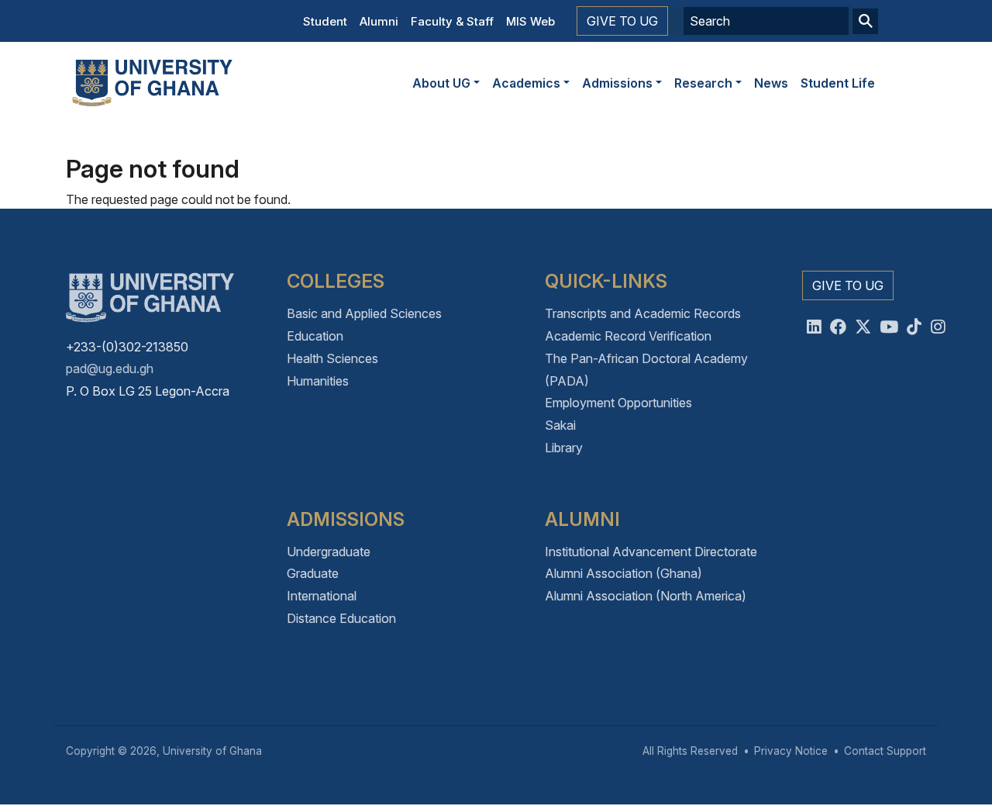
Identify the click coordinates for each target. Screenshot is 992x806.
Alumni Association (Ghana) (623, 573)
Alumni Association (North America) (645, 596)
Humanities (318, 381)
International (321, 596)
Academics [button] (526, 83)
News (771, 83)
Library (564, 447)
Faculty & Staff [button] (452, 21)
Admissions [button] (617, 83)
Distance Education (341, 618)
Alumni (379, 21)
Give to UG (622, 21)
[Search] (865, 21)
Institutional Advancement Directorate (651, 551)
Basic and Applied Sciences (364, 313)
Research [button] (703, 83)
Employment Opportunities (618, 402)
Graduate (313, 573)
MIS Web (530, 21)
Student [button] (325, 21)
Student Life (838, 83)
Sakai (560, 425)
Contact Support (885, 751)
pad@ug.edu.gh (109, 368)
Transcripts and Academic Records (643, 313)
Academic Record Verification (628, 336)
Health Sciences (332, 358)
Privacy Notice (791, 751)
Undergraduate (328, 551)
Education (315, 336)
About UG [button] (441, 83)
